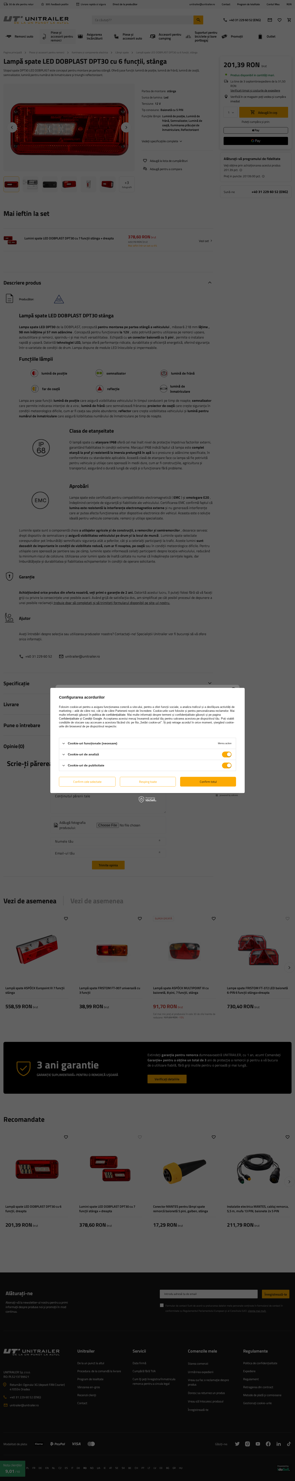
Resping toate (148, 781)
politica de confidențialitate (108, 714)
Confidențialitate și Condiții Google (80, 718)
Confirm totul (208, 781)
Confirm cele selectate (87, 781)
